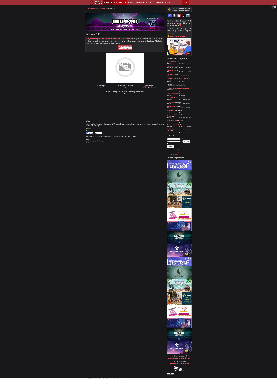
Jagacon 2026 (170, 66)
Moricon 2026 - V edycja (172, 98)
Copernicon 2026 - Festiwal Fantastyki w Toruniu (177, 115)
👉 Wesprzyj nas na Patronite (177, 36)
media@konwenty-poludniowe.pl (179, 358)
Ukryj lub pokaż (170, 373)
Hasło (181, 141)
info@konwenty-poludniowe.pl (179, 364)
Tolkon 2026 (170, 70)
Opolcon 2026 (172, 102)
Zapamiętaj (170, 143)
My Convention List (120, 2)
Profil (177, 2)
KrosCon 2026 (170, 74)
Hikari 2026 (171, 62)
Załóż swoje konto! (174, 154)
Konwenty (107, 2)
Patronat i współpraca (135, 2)
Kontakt (185, 2)
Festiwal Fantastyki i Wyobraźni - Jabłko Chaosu (178, 78)
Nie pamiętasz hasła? (174, 149)
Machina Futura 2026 (172, 120)
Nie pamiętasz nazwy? (174, 152)
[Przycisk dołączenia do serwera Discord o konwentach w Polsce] (125, 47)
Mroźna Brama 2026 (172, 106)
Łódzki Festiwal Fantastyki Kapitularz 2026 (179, 88)
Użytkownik (182, 138)
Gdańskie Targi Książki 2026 (173, 94)
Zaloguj (170, 146)
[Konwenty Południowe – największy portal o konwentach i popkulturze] (95, 2)
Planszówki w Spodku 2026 (173, 125)
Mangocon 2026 (170, 110)
